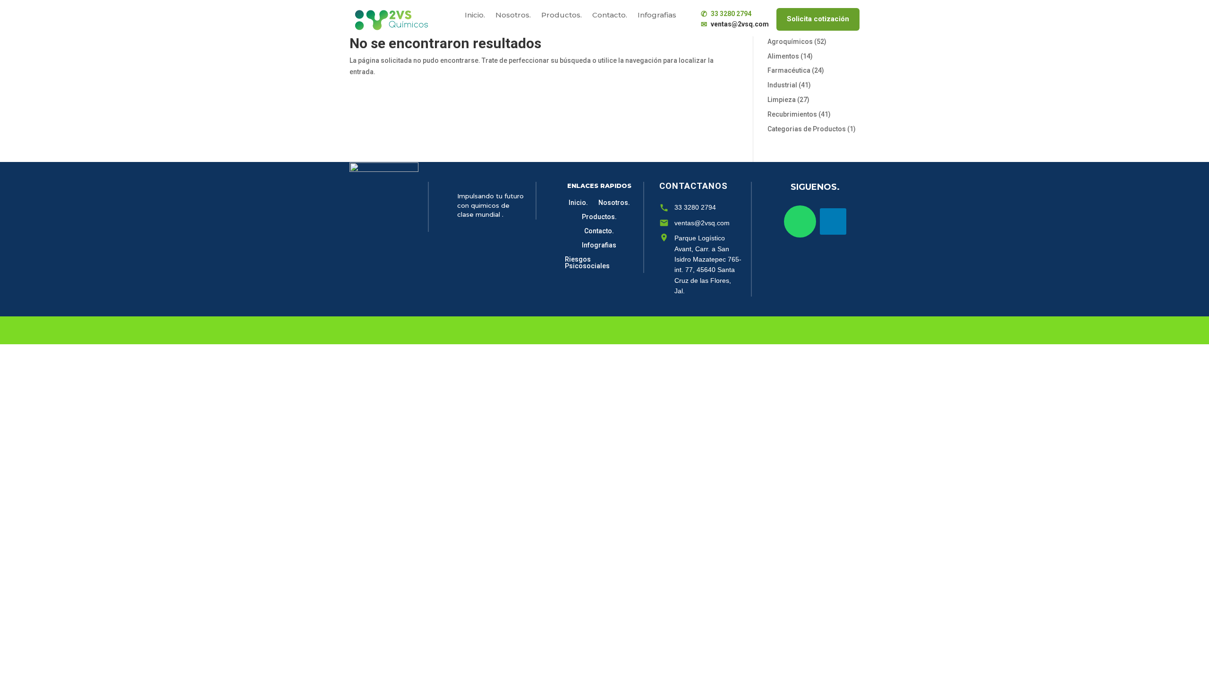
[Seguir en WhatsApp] (800, 221)
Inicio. (475, 15)
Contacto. (609, 15)
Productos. (561, 15)
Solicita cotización (818, 19)
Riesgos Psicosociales (587, 263)
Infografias (657, 15)
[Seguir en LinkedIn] (833, 221)
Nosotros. (513, 15)
